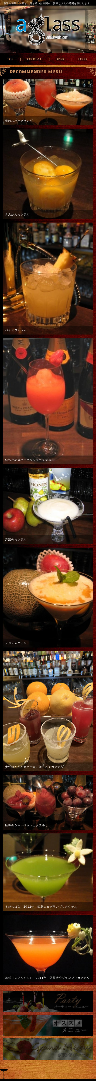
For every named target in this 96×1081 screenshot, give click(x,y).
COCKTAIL (34, 59)
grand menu (48, 1049)
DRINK (60, 59)
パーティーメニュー (48, 1001)
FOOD (82, 59)
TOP (10, 59)
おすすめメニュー (48, 1025)
